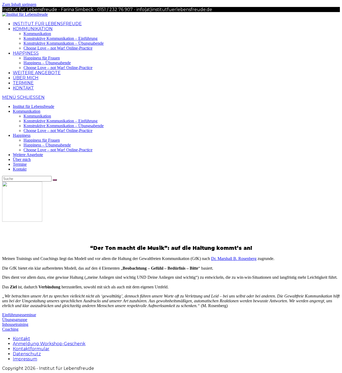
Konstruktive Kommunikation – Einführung (61, 121)
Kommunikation (26, 111)
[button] (19, 314)
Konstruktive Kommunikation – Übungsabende (64, 125)
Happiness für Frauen (42, 140)
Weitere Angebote (28, 154)
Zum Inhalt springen (19, 4)
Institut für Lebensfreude (33, 106)
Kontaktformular (31, 348)
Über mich (22, 159)
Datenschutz (27, 353)
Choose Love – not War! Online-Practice (58, 130)
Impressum (25, 358)
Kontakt (19, 169)
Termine (20, 164)
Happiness (21, 135)
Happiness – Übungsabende (47, 145)
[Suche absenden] (55, 180)
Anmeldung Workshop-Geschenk (49, 343)
